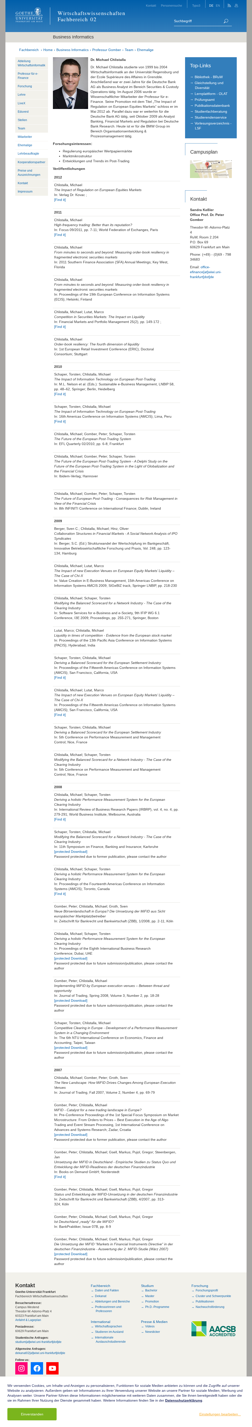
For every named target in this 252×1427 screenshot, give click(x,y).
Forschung (25, 86)
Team (129, 50)
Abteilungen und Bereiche (112, 1301)
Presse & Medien (154, 1322)
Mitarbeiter (25, 137)
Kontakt (151, 5)
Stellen (22, 120)
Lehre (22, 94)
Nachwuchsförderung (210, 1307)
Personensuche (171, 5)
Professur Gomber (106, 50)
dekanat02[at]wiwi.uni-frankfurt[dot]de (40, 1353)
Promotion (152, 1301)
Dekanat (100, 1296)
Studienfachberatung (211, 111)
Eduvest (23, 111)
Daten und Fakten (107, 1290)
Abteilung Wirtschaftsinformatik (31, 63)
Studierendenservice (211, 117)
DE (211, 5)
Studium (147, 1286)
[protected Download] (70, 852)
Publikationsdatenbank (212, 105)
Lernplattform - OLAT (211, 94)
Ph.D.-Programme (157, 1307)
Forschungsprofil (207, 1290)
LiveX (21, 103)
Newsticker (152, 1332)
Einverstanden (32, 1414)
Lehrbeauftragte (28, 153)
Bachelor (151, 1290)
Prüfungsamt (205, 100)
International (100, 1322)
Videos (150, 1326)
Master (149, 1296)
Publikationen (205, 1301)
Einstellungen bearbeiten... (220, 1414)
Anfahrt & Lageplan (28, 1320)
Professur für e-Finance (28, 76)
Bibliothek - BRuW (209, 77)
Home (48, 50)
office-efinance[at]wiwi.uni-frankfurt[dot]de (205, 272)
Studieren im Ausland (109, 1332)
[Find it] (60, 200)
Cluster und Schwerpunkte (213, 1296)
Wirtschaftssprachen (108, 1326)
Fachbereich (29, 50)
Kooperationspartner (31, 162)
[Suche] (226, 21)
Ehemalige (145, 50)
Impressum (25, 191)
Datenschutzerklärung (183, 1400)
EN (218, 5)
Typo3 (196, 5)
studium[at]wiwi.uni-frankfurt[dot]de (38, 1342)
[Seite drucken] (236, 4)
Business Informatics (72, 50)
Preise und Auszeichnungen (29, 173)
